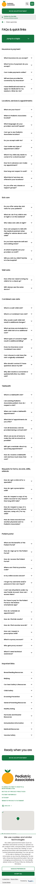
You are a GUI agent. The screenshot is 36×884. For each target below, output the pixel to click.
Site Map (5, 797)
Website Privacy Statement (13, 800)
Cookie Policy (6, 879)
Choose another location (11, 18)
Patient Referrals (9, 794)
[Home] (2, 22)
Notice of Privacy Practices (13, 791)
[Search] (27, 4)
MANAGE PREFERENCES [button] (18, 869)
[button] (18, 819)
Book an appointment (18, 11)
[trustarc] (30, 880)
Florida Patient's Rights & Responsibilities (13, 787)
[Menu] (32, 4)
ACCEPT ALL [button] (18, 874)
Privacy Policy (14, 879)
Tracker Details (6, 882)
